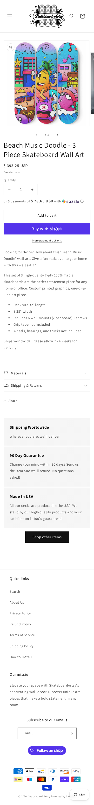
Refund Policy (20, 624)
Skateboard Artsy (39, 796)
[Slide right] (57, 135)
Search (15, 591)
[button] (9, 16)
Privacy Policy (20, 613)
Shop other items (47, 537)
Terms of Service (22, 635)
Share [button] (12, 401)
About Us (17, 602)
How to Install (21, 657)
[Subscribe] (71, 733)
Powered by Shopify (63, 796)
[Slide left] (36, 135)
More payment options (47, 240)
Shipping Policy (22, 646)
